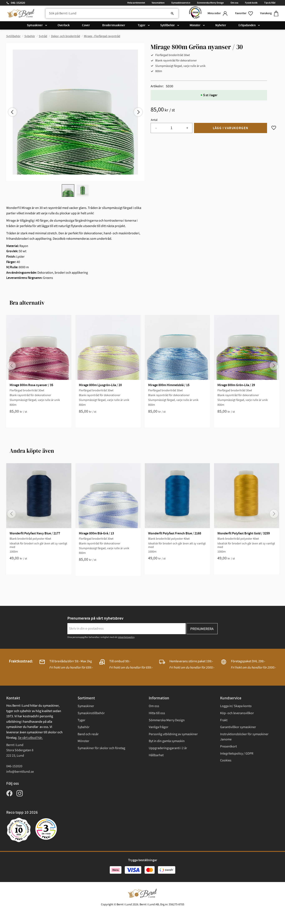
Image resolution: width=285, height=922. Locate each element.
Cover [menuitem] (86, 25)
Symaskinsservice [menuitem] (180, 2)
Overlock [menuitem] (64, 25)
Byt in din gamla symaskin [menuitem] (167, 741)
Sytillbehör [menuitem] (167, 25)
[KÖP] (230, 128)
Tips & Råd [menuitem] (269, 2)
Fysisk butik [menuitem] (251, 2)
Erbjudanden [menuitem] (247, 25)
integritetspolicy (126, 637)
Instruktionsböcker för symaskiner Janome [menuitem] (244, 737)
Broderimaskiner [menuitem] (113, 25)
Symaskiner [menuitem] (35, 25)
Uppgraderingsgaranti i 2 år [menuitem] (168, 748)
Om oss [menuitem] (234, 2)
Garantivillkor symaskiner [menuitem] (238, 727)
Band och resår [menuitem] (88, 734)
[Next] (138, 112)
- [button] (155, 128)
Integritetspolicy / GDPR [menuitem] (236, 753)
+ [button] (187, 128)
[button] (244, 13)
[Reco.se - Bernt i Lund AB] (195, 13)
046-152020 (18, 2)
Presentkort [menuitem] (228, 746)
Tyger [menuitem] (141, 25)
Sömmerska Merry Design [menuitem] (210, 2)
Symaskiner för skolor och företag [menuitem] (101, 748)
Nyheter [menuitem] (220, 25)
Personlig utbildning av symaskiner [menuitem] (173, 734)
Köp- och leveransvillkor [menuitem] (237, 713)
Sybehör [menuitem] (84, 727)
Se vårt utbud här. (30, 737)
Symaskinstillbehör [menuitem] (91, 713)
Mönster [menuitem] (195, 25)
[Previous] (12, 112)
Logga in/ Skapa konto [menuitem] (236, 706)
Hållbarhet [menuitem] (156, 755)
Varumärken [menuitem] (158, 2)
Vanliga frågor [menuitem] (158, 727)
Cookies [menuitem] (225, 760)
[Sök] (172, 13)
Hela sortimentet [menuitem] (136, 2)
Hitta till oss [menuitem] (157, 713)
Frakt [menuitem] (223, 720)
